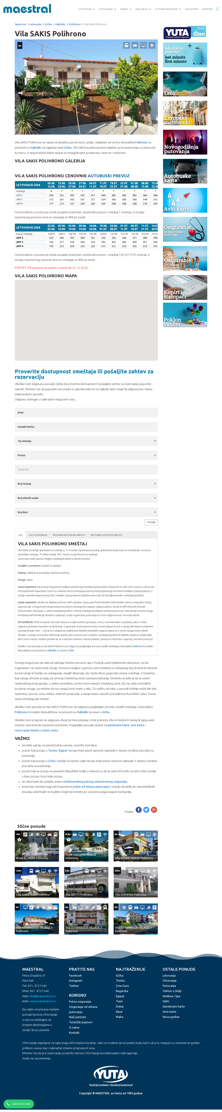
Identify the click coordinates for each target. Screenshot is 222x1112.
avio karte (137, 725)
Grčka (48, 24)
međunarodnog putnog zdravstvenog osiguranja (95, 781)
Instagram (75, 980)
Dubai (119, 1006)
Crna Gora (122, 985)
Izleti (166, 1001)
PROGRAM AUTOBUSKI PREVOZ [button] (69, 535)
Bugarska (122, 991)
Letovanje (85, 9)
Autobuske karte (166, 9)
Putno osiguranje (80, 1001)
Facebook (75, 975)
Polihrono (75, 24)
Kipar (119, 1011)
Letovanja (169, 975)
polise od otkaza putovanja (91, 786)
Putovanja (106, 9)
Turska (120, 980)
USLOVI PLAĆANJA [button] (37, 535)
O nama (74, 1027)
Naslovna (20, 24)
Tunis (119, 1001)
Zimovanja (169, 980)
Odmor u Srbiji (172, 991)
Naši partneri (77, 1017)
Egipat (63, 750)
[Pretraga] (217, 9)
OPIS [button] (20, 535)
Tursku (52, 750)
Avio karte (191, 9)
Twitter (74, 985)
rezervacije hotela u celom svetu (36, 730)
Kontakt (207, 9)
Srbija (124, 9)
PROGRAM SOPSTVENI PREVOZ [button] (106, 535)
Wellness (141, 9)
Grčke (68, 147)
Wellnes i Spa (171, 996)
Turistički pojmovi (80, 1022)
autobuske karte (118, 725)
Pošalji (151, 522)
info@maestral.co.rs (42, 996)
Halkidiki (60, 24)
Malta (119, 1016)
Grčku (52, 760)
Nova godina (171, 1016)
